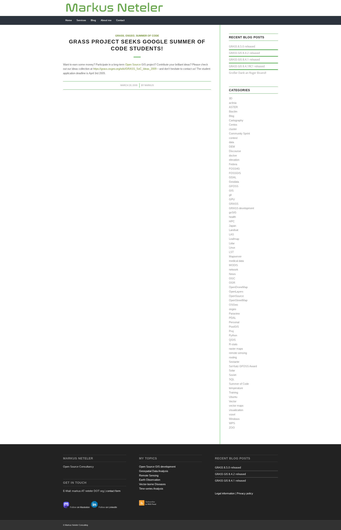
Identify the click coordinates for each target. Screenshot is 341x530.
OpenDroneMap (238, 287)
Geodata (234, 181)
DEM (232, 146)
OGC (232, 278)
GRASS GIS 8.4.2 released (244, 53)
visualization (236, 410)
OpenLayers (236, 291)
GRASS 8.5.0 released (242, 46)
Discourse (235, 151)
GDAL (232, 177)
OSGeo (129, 35)
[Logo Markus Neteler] (114, 8)
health (232, 216)
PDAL (232, 317)
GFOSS (233, 186)
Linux (232, 247)
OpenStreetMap (238, 300)
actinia (232, 102)
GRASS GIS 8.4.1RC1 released (247, 66)
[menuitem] (68, 20)
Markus (149, 85)
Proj (231, 331)
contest (233, 137)
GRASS (119, 35)
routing (233, 357)
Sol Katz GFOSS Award (243, 366)
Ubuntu (233, 396)
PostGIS (234, 326)
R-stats (233, 344)
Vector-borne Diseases (152, 484)
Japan (232, 225)
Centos (233, 124)
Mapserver (235, 256)
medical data (236, 260)
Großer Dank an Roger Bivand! (247, 72)
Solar (232, 370)
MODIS (233, 265)
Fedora (233, 164)
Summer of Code (147, 35)
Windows (234, 418)
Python (233, 335)
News (232, 273)
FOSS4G (234, 168)
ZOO (232, 427)
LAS (231, 234)
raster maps (236, 348)
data (231, 142)
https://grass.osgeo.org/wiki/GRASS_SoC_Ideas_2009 (124, 68)
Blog (231, 115)
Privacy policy (245, 493)
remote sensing (238, 352)
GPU (232, 199)
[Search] (275, 20)
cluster (233, 129)
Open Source (133, 64)
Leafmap (234, 238)
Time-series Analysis (151, 488)
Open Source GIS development (157, 466)
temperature (236, 388)
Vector (232, 401)
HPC (232, 221)
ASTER (233, 107)
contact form (113, 490)
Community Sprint (239, 133)
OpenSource (236, 295)
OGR (232, 282)
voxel (232, 414)
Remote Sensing (148, 475)
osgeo (232, 309)
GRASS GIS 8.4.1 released (244, 59)
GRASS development (241, 208)
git (230, 194)
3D (230, 98)
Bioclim (233, 111)
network (233, 269)
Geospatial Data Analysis (153, 471)
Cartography (236, 120)
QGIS (232, 339)
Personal (234, 322)
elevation (234, 159)
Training (233, 392)
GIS (231, 190)
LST (231, 251)
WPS (232, 423)
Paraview (234, 313)
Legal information (225, 493)
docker (233, 155)
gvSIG (232, 212)
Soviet (232, 374)
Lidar (232, 243)
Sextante (234, 361)
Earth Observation (149, 479)
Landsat (233, 229)
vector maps (236, 405)
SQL (231, 379)
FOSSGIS (235, 173)
